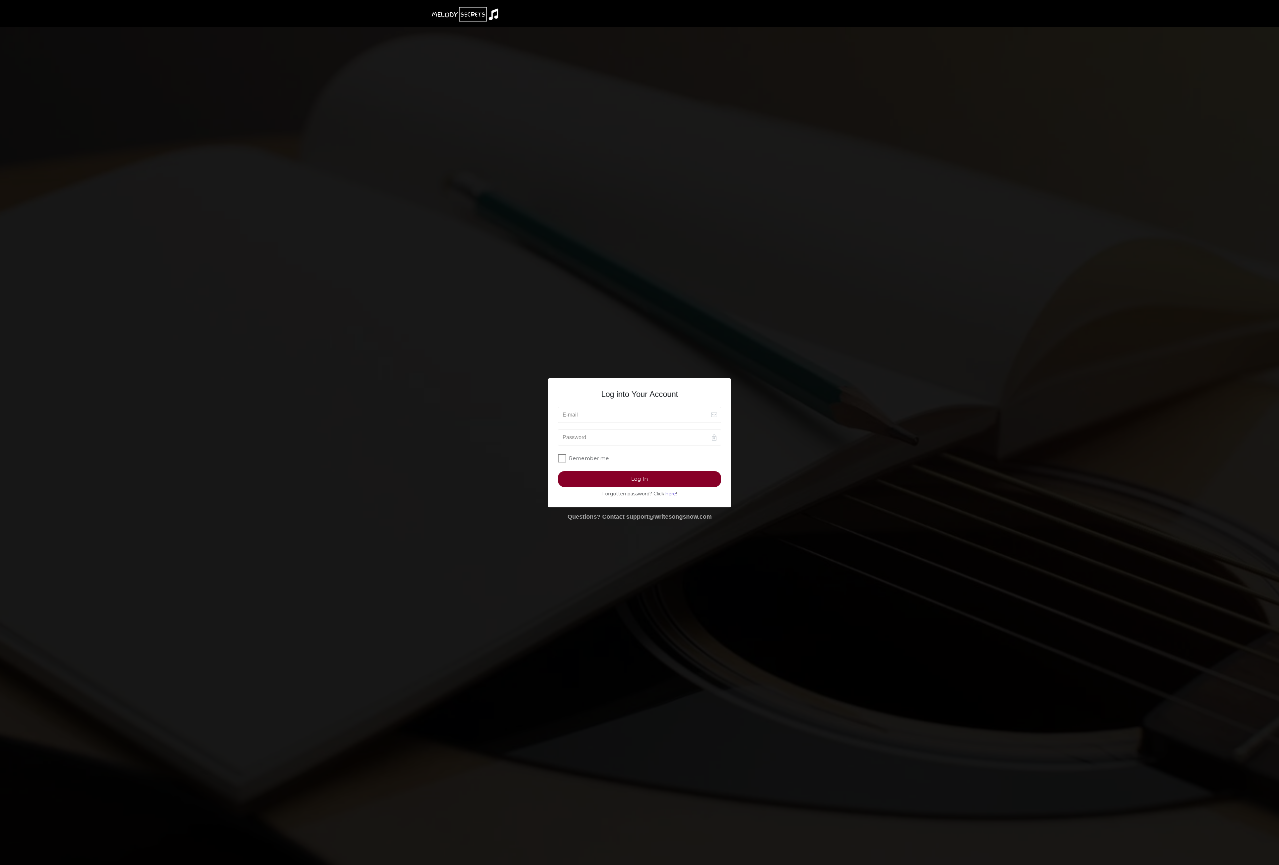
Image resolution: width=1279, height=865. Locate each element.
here (670, 494)
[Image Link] (465, 14)
